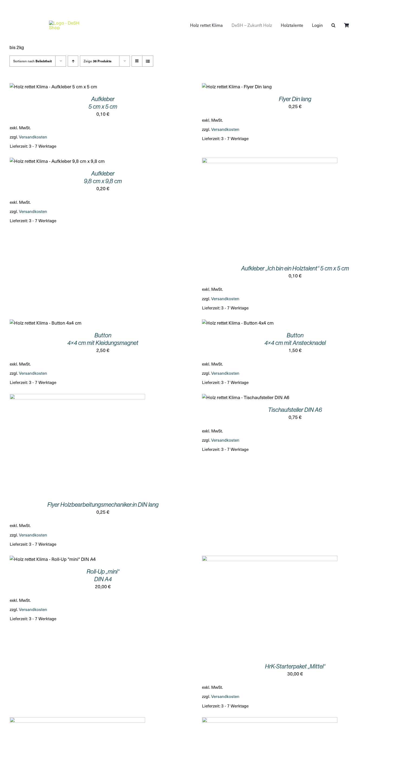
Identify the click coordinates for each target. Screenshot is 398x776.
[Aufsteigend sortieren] (73, 61)
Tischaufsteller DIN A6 (295, 409)
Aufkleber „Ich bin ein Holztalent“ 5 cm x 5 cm (295, 268)
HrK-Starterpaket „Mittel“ (295, 666)
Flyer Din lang (295, 99)
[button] (333, 25)
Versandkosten (33, 137)
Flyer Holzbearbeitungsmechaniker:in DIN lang (103, 504)
